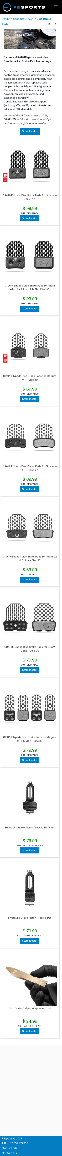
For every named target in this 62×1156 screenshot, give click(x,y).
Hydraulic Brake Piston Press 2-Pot (29, 917)
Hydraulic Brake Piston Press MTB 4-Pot (29, 827)
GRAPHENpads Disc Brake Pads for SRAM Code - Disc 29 (29, 648)
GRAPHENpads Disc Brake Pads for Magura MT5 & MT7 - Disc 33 (29, 739)
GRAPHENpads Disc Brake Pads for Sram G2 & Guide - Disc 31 (30, 558)
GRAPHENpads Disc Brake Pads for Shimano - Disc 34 (30, 197)
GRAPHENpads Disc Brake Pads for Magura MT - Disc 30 (29, 377)
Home (6, 18)
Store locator (29, 131)
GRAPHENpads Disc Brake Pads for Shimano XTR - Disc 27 (30, 468)
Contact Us (9, 1153)
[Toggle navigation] (55, 7)
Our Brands (9, 1148)
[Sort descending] (55, 24)
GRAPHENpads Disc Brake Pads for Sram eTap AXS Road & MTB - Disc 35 (30, 287)
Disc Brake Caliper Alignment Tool (30, 1008)
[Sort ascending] (49, 24)
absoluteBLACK (23, 19)
